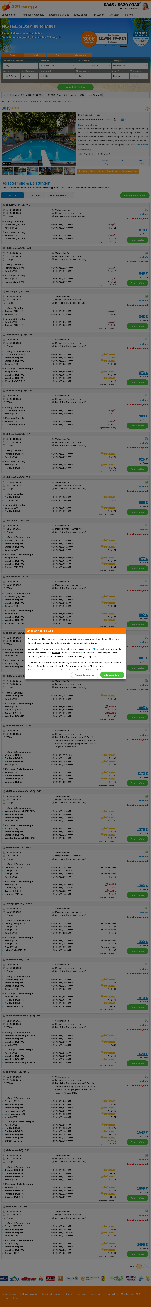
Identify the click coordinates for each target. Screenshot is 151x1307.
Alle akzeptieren (112, 675)
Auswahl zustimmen (85, 675)
